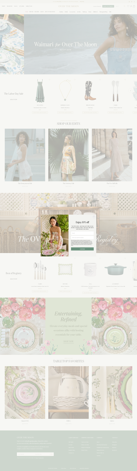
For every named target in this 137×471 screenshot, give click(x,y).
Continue (82, 249)
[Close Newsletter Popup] (94, 217)
